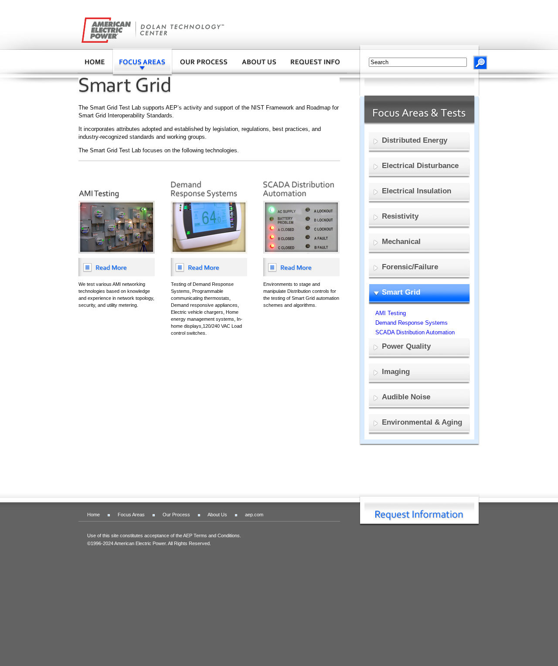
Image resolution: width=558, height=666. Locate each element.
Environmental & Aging (422, 422)
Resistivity (400, 216)
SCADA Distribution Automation (415, 332)
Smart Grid (401, 292)
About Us (217, 514)
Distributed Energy (414, 140)
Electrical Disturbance (420, 165)
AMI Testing (390, 313)
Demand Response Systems (411, 322)
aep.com (254, 514)
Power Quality (406, 346)
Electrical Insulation (416, 191)
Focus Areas (131, 514)
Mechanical (401, 241)
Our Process (176, 514)
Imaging (396, 371)
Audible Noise (406, 397)
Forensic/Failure (410, 267)
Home (93, 514)
